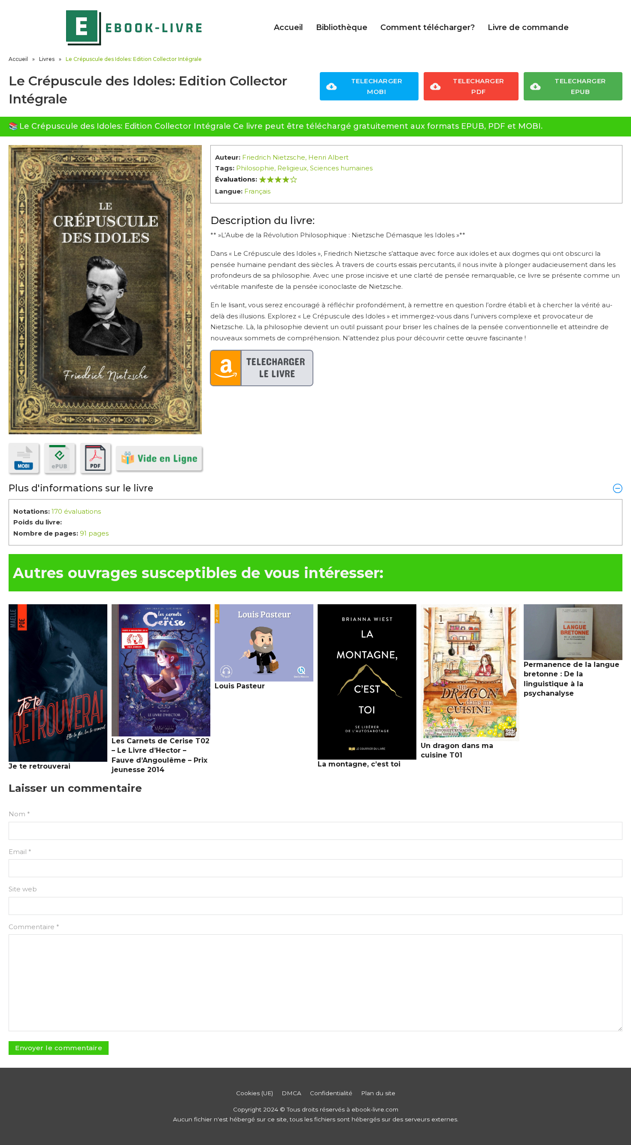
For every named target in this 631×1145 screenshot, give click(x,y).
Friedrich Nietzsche (273, 157)
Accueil (288, 27)
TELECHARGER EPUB (580, 86)
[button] (315, 488)
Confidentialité (331, 1093)
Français (257, 191)
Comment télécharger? (427, 27)
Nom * (19, 814)
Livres (47, 59)
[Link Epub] (59, 458)
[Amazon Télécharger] (262, 368)
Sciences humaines (341, 168)
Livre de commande (528, 27)
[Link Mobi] (24, 458)
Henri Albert (328, 157)
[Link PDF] (95, 458)
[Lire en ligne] (159, 458)
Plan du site (378, 1093)
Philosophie (255, 168)
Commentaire (34, 927)
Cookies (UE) (254, 1093)
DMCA (291, 1093)
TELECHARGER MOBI (377, 86)
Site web (23, 889)
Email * (20, 852)
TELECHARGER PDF (478, 86)
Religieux (292, 168)
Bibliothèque (341, 27)
